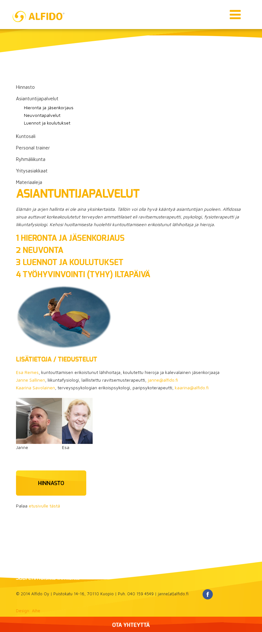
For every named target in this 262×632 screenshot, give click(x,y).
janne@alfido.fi (163, 380)
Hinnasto (25, 87)
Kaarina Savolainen (35, 387)
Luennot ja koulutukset (47, 123)
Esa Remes (27, 372)
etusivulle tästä (44, 505)
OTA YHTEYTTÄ (131, 625)
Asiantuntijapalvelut (37, 98)
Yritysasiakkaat (32, 170)
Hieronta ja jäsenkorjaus (48, 107)
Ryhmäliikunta (30, 159)
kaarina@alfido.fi (192, 387)
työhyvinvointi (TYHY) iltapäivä (86, 275)
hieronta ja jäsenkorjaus (73, 238)
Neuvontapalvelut (42, 115)
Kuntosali (25, 136)
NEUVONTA (43, 251)
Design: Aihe (28, 610)
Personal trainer (33, 147)
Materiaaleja (29, 182)
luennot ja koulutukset (72, 263)
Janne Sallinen (30, 380)
